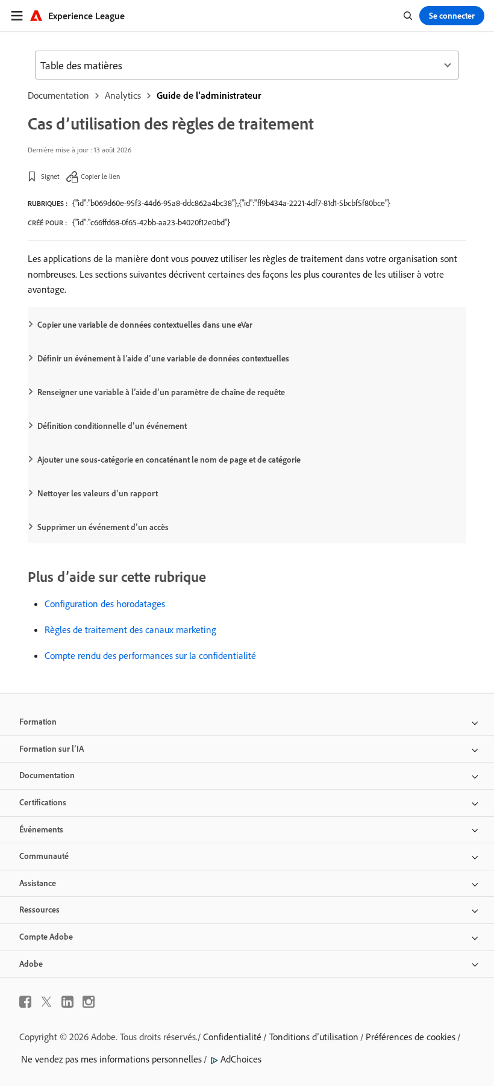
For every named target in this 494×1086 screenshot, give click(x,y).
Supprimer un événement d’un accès (103, 527)
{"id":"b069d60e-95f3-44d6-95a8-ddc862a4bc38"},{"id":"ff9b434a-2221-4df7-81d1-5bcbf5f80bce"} (231, 203)
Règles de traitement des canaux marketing (130, 629)
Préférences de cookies (410, 1037)
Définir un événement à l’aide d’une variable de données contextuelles (163, 358)
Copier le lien (100, 176)
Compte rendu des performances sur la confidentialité (150, 655)
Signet (50, 176)
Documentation (58, 95)
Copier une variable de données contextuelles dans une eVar (144, 324)
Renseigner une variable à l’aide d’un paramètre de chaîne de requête (161, 392)
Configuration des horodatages (105, 604)
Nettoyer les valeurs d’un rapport (97, 493)
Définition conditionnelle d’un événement (112, 425)
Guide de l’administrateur (209, 95)
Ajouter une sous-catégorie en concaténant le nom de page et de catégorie (169, 459)
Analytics (123, 95)
